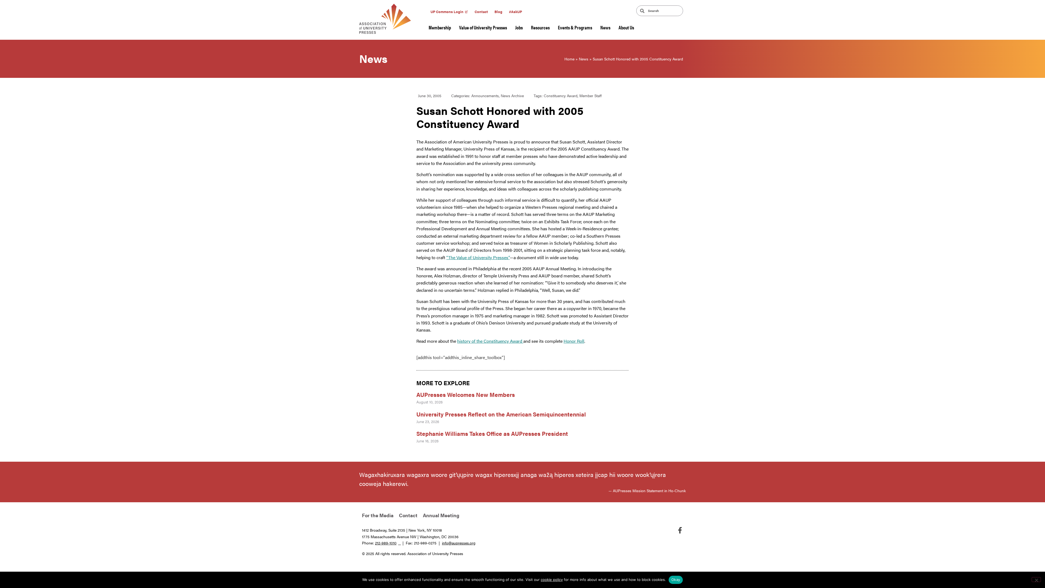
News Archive (512, 95)
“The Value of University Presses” (478, 257)
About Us (626, 27)
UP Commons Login (447, 11)
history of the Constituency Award (490, 341)
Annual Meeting (441, 515)
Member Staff (590, 95)
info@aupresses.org (458, 543)
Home (569, 59)
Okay (675, 579)
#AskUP (515, 11)
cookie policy (552, 579)
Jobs (519, 27)
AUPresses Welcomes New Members (465, 394)
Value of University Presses (483, 27)
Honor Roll (574, 341)
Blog (498, 11)
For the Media (378, 515)
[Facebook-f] (680, 530)
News (605, 27)
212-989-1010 (386, 543)
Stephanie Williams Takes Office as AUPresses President (492, 433)
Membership (440, 27)
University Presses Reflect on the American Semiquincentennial (501, 414)
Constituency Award (560, 95)
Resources (540, 27)
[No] (1036, 579)
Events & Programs (575, 27)
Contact (481, 11)
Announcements (485, 95)
